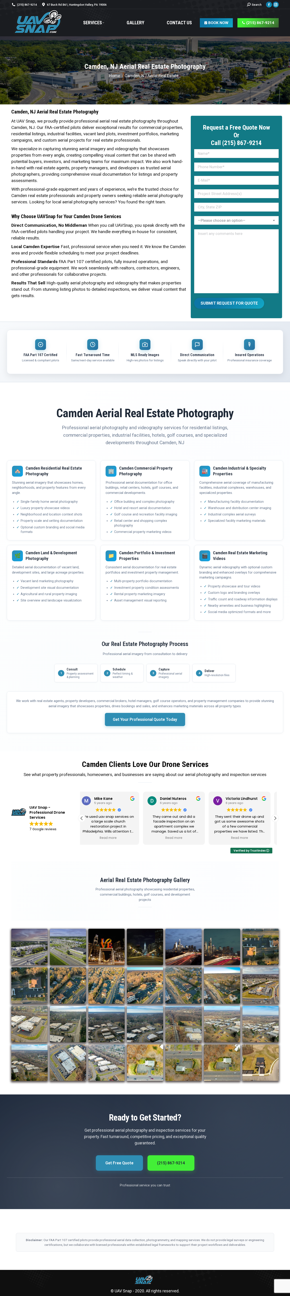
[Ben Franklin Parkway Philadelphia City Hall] (145, 947)
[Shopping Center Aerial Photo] (260, 1063)
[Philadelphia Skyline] (183, 947)
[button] (275, 818)
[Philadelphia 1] (222, 947)
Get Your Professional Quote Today (145, 719)
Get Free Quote (119, 1163)
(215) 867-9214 (171, 1163)
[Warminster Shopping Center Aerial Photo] (29, 947)
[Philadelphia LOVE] (106, 947)
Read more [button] (112, 838)
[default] (68, 947)
